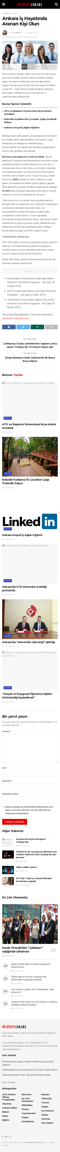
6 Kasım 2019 (8, 702)
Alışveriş (6, 1103)
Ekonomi (26, 1094)
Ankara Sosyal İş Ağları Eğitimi (21, 127)
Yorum (6, 731)
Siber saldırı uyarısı (26, 867)
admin (18, 32)
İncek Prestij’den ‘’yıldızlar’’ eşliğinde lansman (22, 949)
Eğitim (15, 13)
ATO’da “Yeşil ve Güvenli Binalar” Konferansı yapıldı (34, 880)
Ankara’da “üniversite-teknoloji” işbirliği (28, 642)
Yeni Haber (47, 1123)
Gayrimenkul (29, 1113)
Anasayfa (6, 13)
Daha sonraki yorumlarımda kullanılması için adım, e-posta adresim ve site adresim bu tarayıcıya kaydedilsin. (29, 810)
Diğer (5, 1116)
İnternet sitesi (10, 794)
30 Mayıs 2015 (22, 846)
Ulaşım (44, 1106)
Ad (4, 767)
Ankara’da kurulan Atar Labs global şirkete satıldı (26, 1075)
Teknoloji (46, 1098)
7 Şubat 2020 (8, 539)
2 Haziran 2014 (23, 885)
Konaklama (28, 1121)
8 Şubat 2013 (32, 32)
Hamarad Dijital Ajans (33, 1142)
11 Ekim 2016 (22, 861)
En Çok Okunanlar (27, 1099)
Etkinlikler (27, 1105)
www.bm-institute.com (15, 318)
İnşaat (25, 1117)
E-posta (7, 780)
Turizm (45, 1102)
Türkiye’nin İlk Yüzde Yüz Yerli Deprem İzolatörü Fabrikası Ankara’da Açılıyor (34, 1003)
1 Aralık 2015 (22, 871)
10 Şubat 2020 (9, 488)
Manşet (45, 1094)
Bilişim (5, 1112)
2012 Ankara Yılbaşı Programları (8, 1097)
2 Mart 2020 (8, 432)
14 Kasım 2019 (8, 646)
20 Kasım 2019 (9, 595)
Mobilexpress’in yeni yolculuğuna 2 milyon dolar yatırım (30, 1069)
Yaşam (44, 1114)
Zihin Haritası (8, 1082)
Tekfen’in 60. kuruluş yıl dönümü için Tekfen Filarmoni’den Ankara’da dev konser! (36, 854)
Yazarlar (45, 1119)
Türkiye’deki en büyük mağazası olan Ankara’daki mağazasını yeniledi (29, 978)
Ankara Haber (9, 1108)
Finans (25, 1109)
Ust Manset (47, 1110)
